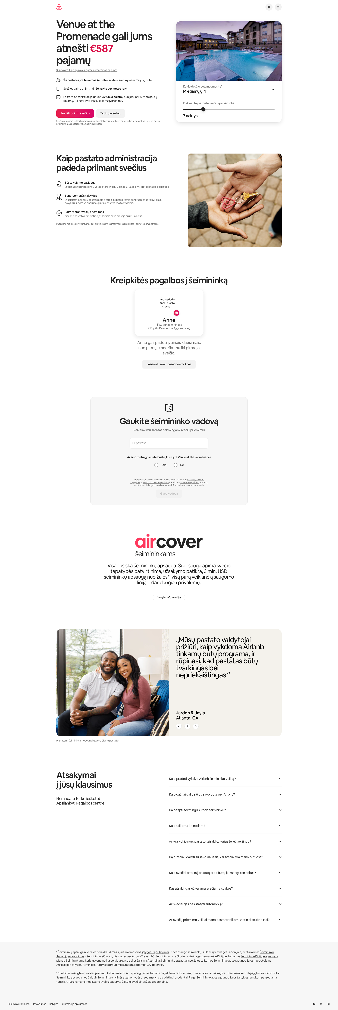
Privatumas (39, 1004)
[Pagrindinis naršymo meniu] (278, 7)
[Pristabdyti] (187, 726)
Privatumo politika (189, 482)
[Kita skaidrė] (196, 726)
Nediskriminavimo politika (156, 482)
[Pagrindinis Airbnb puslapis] (59, 7)
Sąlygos (53, 1004)
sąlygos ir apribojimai (155, 952)
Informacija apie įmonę (74, 1004)
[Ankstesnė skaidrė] (179, 726)
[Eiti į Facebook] (314, 1004)
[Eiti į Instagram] (328, 1004)
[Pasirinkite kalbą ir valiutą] (269, 7)
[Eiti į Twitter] (321, 1004)
